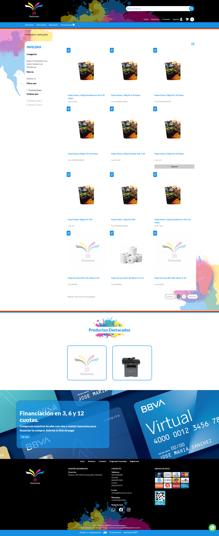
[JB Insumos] (73, 9)
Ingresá (176, 19)
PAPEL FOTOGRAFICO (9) (37, 61)
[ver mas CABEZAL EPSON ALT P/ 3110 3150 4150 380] (87, 363)
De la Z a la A (35, 105)
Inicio (146, 19)
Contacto (166, 19)
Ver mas (25, 437)
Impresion (29, 25)
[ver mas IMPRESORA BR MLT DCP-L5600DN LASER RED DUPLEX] (132, 363)
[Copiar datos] (68, 50)
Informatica (41, 25)
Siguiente (192, 296)
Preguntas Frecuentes (118, 461)
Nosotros (155, 19)
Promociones (67, 25)
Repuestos (53, 25)
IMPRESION (30, 34)
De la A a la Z (35, 100)
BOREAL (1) (31, 79)
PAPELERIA (42, 34)
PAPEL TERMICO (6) (35, 64)
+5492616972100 (118, 500)
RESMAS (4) (31, 67)
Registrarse (134, 461)
